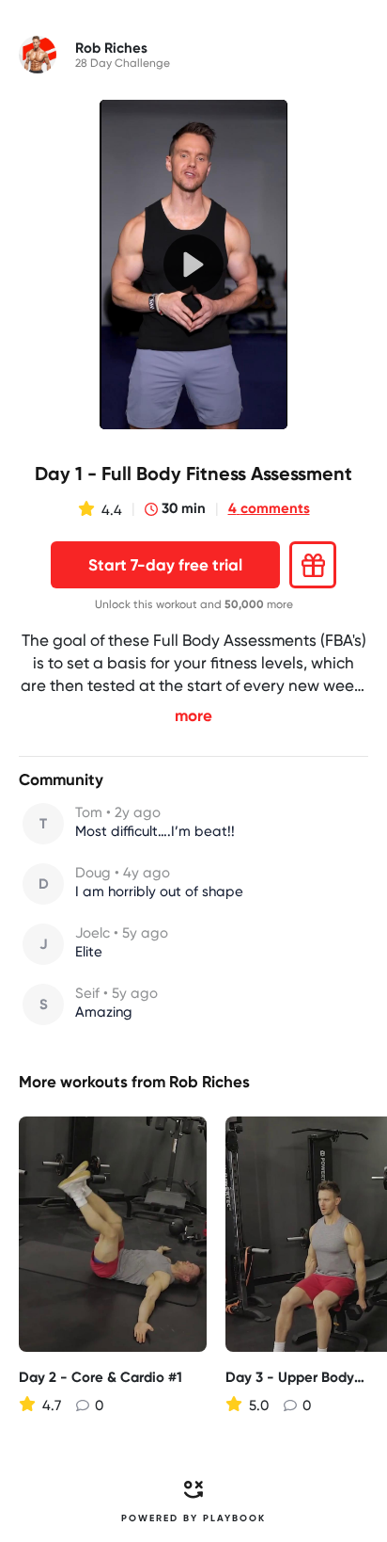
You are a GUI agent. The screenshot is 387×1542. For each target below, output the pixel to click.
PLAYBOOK (234, 1518)
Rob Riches (209, 1081)
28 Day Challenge (122, 63)
